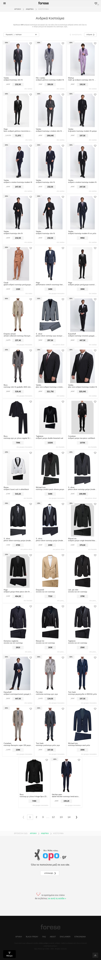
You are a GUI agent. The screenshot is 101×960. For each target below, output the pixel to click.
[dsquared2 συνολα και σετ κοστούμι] (50, 587)
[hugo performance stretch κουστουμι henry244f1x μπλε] (50, 280)
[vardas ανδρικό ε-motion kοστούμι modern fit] (18, 178)
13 (61, 817)
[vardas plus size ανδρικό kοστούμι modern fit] (82, 382)
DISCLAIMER (65, 937)
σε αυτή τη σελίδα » (57, 898)
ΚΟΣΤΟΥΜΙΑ (43, 9)
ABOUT (53, 937)
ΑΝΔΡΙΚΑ (30, 9)
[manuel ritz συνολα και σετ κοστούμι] (50, 638)
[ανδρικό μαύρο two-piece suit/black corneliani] (82, 433)
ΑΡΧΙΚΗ (17, 9)
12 (53, 817)
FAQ (44, 937)
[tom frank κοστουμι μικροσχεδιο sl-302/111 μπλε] (82, 689)
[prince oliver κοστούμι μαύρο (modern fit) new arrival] (18, 536)
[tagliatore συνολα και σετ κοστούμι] (82, 638)
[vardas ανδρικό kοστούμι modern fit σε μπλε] (82, 229)
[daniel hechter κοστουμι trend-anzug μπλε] (66, 792)
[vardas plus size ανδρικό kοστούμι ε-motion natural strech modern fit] (50, 382)
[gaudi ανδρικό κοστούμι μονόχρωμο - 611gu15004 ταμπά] (18, 280)
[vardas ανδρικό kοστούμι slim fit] (18, 75)
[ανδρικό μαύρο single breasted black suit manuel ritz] (82, 536)
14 (69, 817)
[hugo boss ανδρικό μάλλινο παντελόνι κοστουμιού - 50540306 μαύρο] (18, 126)
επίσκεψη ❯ (50, 873)
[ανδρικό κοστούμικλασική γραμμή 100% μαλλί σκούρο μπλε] (18, 689)
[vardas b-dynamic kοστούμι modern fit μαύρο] (82, 126)
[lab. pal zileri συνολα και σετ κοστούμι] (82, 587)
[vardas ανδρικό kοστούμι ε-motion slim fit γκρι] (50, 126)
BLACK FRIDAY (32, 937)
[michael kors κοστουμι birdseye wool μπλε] (82, 741)
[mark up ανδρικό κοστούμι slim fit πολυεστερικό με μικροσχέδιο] (82, 75)
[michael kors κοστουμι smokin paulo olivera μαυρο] (50, 485)
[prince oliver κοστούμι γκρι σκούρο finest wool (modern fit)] (50, 331)
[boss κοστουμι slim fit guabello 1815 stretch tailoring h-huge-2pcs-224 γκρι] (18, 382)
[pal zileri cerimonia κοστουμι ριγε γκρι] (50, 689)
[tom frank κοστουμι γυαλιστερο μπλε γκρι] (50, 741)
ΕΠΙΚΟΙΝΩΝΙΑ (80, 937)
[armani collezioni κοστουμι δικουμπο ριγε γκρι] (18, 331)
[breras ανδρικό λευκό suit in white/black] (18, 485)
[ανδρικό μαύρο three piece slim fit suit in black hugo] (18, 587)
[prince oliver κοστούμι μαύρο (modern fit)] (82, 485)
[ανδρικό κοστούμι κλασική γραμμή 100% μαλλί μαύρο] (82, 331)
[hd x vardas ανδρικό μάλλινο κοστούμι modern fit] (50, 75)
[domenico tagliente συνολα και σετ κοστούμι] (18, 638)
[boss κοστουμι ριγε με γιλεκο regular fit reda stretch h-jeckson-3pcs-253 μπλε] (18, 433)
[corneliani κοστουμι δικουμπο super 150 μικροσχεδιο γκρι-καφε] (18, 741)
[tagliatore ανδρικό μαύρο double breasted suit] (50, 433)
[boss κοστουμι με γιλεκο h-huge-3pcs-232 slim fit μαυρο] (34, 792)
